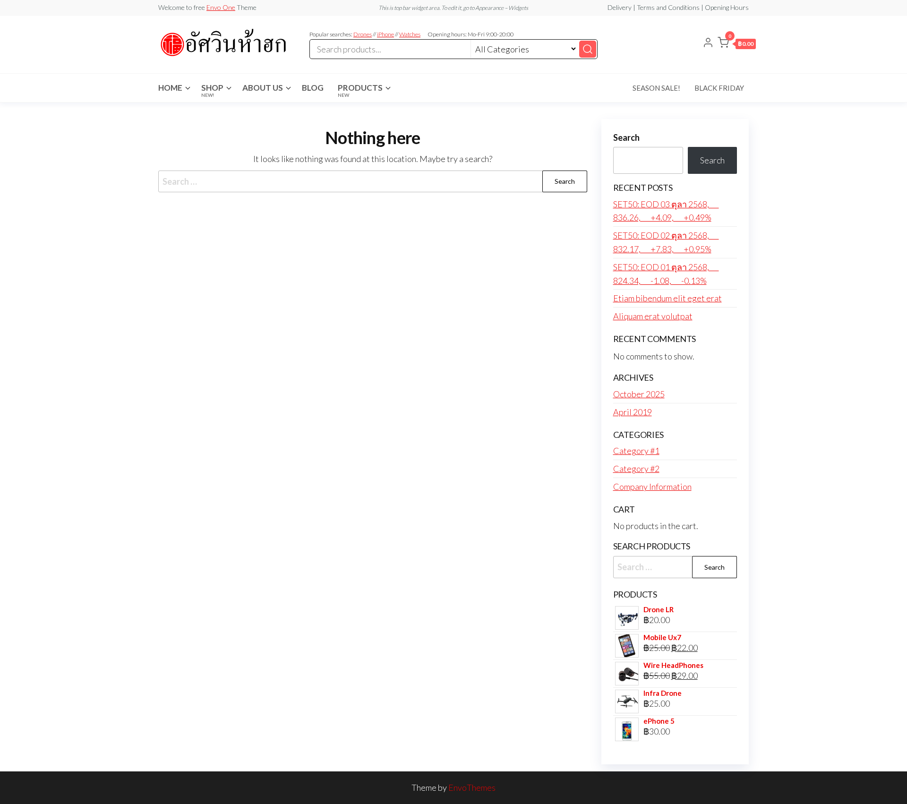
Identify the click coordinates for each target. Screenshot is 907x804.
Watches (409, 34)
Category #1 (636, 450)
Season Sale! (656, 88)
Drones (362, 34)
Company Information (652, 486)
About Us (262, 88)
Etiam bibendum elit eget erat (667, 298)
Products (360, 90)
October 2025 (639, 394)
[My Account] (708, 43)
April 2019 (632, 412)
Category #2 (636, 468)
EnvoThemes (472, 787)
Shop (212, 90)
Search (626, 137)
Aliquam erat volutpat (653, 316)
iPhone (385, 34)
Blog (313, 88)
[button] (737, 44)
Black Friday (719, 88)
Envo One (220, 7)
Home (170, 88)
